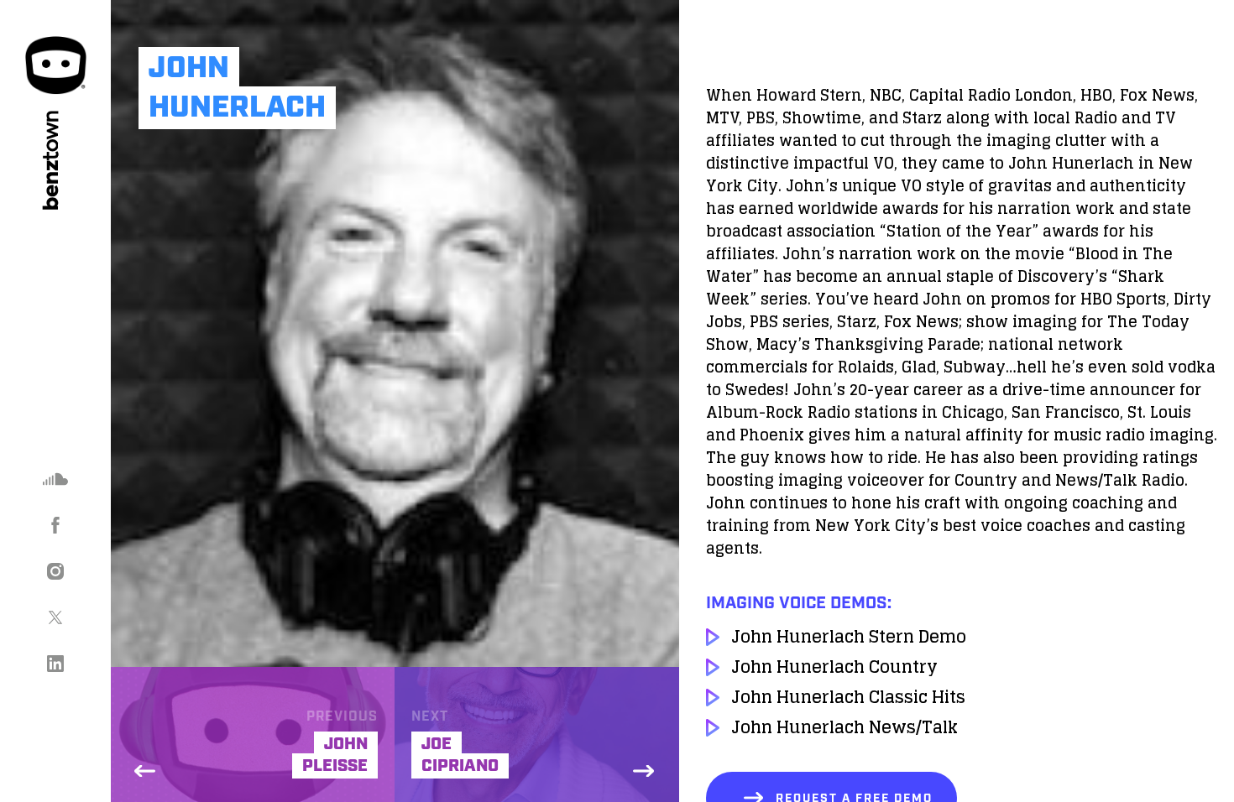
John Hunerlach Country (834, 667)
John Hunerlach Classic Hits (848, 697)
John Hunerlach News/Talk (844, 727)
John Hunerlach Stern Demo (848, 637)
